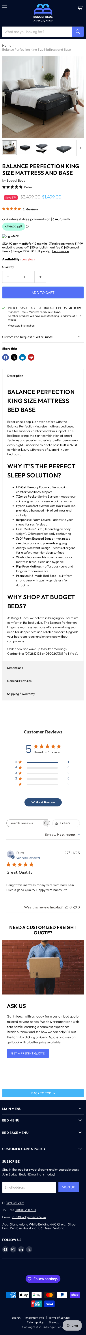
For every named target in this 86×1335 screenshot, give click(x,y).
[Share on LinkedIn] (22, 357)
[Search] (78, 32)
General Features (19, 681)
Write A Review (43, 802)
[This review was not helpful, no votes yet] (75, 907)
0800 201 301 (25, 1210)
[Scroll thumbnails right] (79, 148)
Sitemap (54, 1322)
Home (6, 45)
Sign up (68, 1187)
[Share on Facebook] (5, 357)
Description (15, 376)
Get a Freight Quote (28, 1053)
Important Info (34, 1317)
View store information (21, 325)
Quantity (8, 267)
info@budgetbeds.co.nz (29, 1217)
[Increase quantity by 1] (41, 277)
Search (16, 1317)
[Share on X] (14, 357)
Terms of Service (59, 1317)
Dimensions (15, 668)
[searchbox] (24, 823)
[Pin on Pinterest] (31, 357)
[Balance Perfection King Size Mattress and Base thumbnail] (9, 148)
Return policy (35, 1322)
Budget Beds (16, 180)
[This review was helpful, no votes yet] (66, 907)
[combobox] (62, 835)
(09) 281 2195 (15, 1203)
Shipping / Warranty (21, 694)
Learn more (60, 251)
